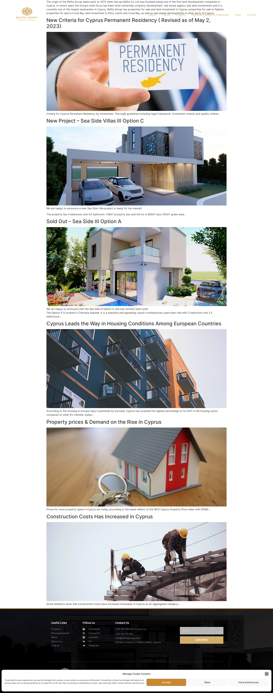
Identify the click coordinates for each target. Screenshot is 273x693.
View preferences (248, 682)
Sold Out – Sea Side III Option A (83, 221)
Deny (207, 682)
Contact (251, 14)
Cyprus (166, 14)
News (238, 14)
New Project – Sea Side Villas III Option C (95, 121)
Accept (166, 682)
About (152, 14)
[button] (266, 673)
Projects (180, 14)
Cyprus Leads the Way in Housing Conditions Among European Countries (133, 323)
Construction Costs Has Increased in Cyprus (99, 516)
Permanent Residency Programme (210, 14)
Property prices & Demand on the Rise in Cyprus (103, 422)
